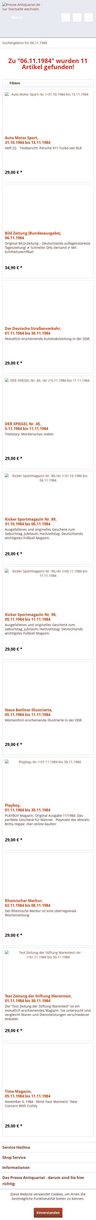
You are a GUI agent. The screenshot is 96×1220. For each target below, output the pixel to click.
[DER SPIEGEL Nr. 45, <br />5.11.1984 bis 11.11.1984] (48, 399)
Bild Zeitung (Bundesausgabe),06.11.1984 (33, 235)
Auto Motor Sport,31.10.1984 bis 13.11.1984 (27, 140)
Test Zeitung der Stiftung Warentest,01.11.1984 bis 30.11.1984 (38, 998)
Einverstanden (48, 1212)
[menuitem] (12, 17)
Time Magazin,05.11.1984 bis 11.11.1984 (27, 1093)
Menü (16, 17)
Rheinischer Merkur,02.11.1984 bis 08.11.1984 (27, 903)
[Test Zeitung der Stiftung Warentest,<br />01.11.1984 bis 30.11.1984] (48, 971)
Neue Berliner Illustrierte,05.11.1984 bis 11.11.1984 (28, 712)
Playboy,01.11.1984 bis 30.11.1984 (27, 807)
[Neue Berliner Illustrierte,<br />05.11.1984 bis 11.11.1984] (48, 685)
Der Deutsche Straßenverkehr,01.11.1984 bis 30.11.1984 (33, 331)
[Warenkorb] (88, 17)
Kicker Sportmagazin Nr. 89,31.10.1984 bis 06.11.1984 (31, 521)
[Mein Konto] (77, 17)
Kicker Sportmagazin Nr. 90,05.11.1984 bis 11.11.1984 (31, 617)
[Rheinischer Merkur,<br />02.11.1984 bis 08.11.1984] (48, 876)
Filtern (14, 83)
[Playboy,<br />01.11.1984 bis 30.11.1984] (48, 781)
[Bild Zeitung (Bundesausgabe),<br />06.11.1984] (48, 208)
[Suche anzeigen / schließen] (65, 17)
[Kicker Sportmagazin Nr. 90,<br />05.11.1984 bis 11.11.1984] (48, 590)
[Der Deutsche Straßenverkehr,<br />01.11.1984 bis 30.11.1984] (48, 304)
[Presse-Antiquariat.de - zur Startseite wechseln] (25, 6)
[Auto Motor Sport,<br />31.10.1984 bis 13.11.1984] (48, 113)
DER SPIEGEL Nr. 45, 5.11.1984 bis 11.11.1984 (26, 426)
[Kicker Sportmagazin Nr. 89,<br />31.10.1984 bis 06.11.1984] (48, 495)
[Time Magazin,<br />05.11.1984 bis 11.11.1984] (48, 1067)
